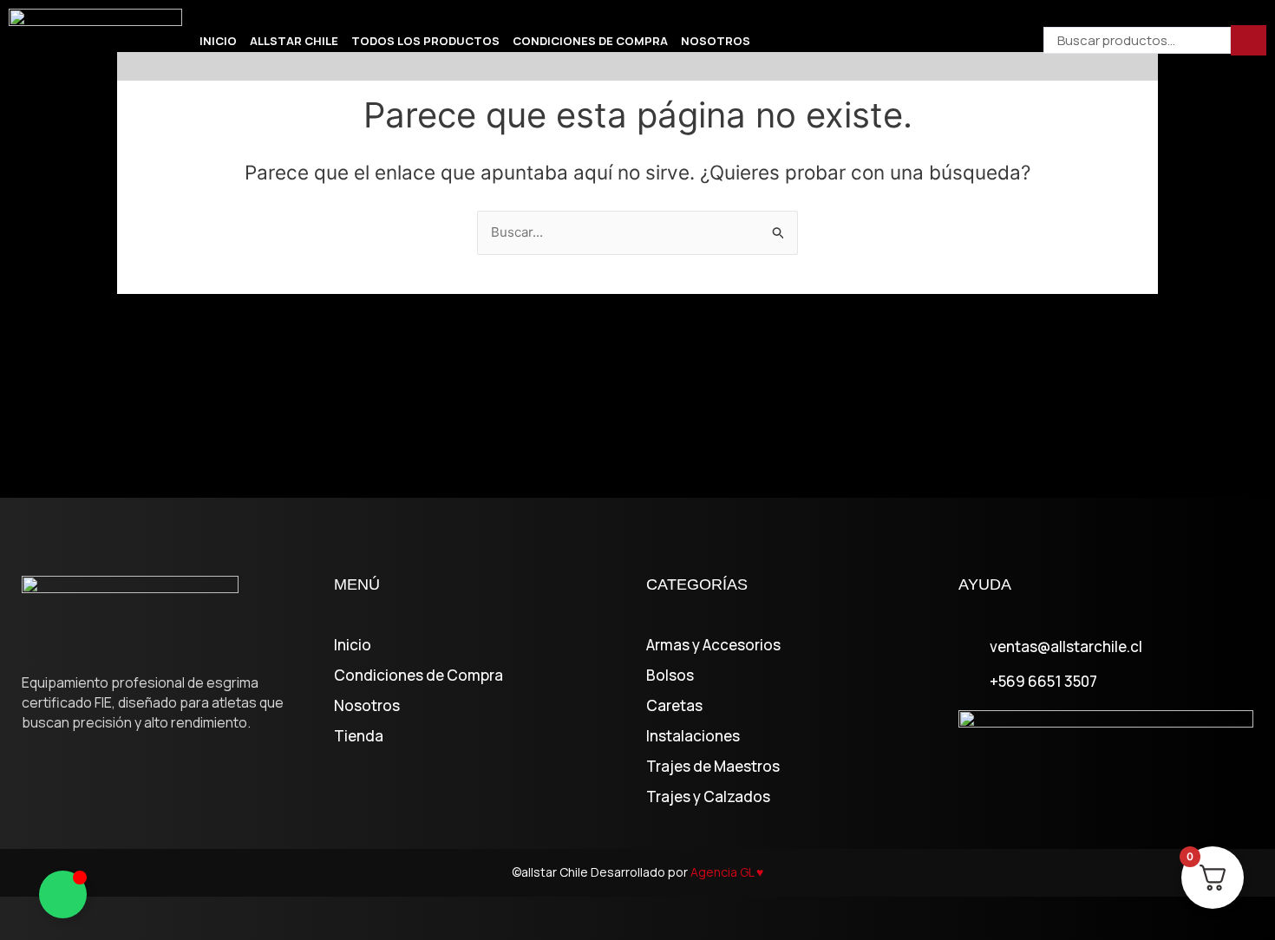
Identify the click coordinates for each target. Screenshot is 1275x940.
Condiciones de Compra (590, 41)
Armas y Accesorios (713, 645)
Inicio (218, 41)
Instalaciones (693, 736)
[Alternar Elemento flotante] (63, 894)
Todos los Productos (425, 41)
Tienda (358, 736)
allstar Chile (294, 41)
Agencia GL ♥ (726, 872)
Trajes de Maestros (713, 766)
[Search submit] (1248, 40)
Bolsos (670, 675)
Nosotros (715, 41)
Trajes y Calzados (708, 797)
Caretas (674, 706)
